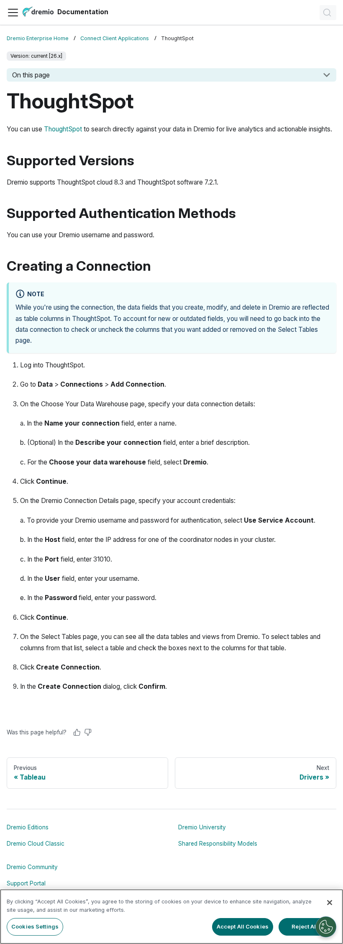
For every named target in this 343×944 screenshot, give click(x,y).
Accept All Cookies (243, 926)
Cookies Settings (35, 926)
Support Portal (26, 883)
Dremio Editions (28, 827)
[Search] (328, 12)
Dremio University (202, 827)
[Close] (329, 902)
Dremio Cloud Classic (35, 843)
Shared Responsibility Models (217, 843)
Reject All (304, 926)
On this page (31, 75)
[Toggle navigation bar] (13, 12)
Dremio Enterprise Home (38, 38)
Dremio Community (32, 867)
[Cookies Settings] (325, 926)
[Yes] (77, 732)
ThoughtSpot (63, 129)
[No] (88, 732)
